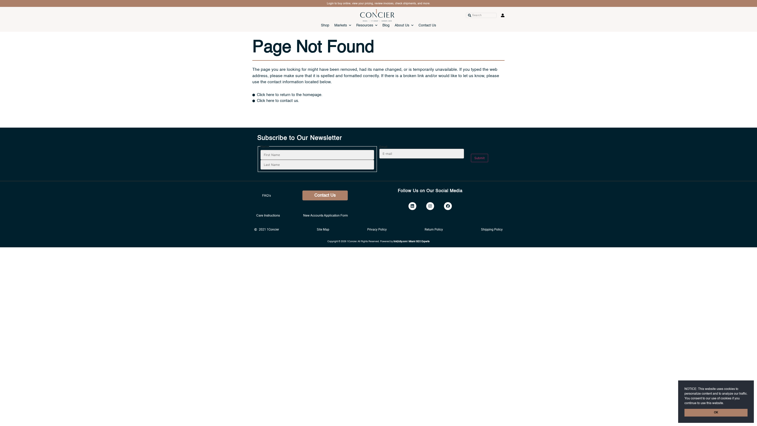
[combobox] (481, 15)
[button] (725, 403)
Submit (479, 158)
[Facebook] (448, 206)
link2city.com (400, 241)
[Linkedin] (412, 206)
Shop (325, 25)
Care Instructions (268, 215)
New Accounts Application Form (325, 215)
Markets (340, 25)
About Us (402, 25)
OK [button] (716, 412)
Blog (386, 25)
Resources (364, 25)
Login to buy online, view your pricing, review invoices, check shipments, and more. (378, 3)
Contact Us (427, 25)
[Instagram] (430, 206)
